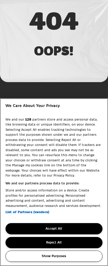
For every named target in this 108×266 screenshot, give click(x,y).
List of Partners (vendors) (27, 212)
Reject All (54, 242)
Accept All (54, 229)
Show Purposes (54, 256)
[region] (54, 182)
